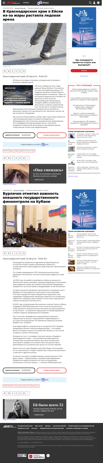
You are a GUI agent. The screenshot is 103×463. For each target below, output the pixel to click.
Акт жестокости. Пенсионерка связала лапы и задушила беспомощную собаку (84, 107)
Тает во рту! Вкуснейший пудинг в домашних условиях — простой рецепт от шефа (87, 262)
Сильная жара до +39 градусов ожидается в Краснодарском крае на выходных (84, 123)
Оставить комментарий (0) (51, 135)
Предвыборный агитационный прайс (52, 428)
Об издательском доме (25, 426)
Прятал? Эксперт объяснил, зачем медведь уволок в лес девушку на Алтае (87, 255)
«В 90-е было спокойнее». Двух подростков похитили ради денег (87, 161)
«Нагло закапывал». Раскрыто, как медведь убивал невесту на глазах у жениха (88, 168)
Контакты (34, 428)
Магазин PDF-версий (59, 426)
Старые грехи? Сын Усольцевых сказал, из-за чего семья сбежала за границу (88, 155)
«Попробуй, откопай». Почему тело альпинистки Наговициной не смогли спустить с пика (88, 135)
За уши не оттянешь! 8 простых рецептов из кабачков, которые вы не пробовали (88, 268)
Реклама (47, 426)
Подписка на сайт (23, 428)
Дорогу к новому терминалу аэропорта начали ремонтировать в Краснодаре (84, 115)
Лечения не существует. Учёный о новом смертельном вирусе (87, 148)
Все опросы (84, 75)
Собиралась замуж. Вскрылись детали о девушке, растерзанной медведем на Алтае (87, 142)
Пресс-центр (39, 426)
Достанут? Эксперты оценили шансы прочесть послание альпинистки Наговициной (88, 248)
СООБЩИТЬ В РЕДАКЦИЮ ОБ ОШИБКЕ (77, 428)
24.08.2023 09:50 (8, 8)
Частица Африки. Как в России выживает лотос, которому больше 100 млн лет (88, 235)
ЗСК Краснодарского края (11, 248)
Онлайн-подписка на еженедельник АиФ (81, 426)
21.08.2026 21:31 (7, 190)
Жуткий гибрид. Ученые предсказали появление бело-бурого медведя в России (88, 242)
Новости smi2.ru (9, 184)
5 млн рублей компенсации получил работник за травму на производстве (84, 99)
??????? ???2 (73, 177)
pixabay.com (7, 66)
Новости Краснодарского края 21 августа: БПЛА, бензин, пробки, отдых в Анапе (84, 91)
